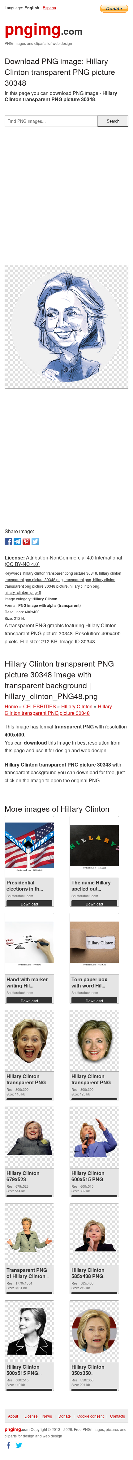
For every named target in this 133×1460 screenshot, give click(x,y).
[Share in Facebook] (8, 541)
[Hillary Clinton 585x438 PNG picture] (94, 1234)
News (47, 1416)
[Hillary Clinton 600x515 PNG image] (94, 1137)
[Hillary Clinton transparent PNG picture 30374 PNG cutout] (94, 1041)
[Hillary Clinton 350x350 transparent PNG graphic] (94, 1331)
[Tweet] (35, 541)
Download (29, 903)
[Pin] (26, 541)
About (13, 1416)
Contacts (117, 1416)
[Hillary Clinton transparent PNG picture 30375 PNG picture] (29, 1041)
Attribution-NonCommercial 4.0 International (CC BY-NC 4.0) (63, 561)
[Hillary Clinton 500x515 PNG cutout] (29, 1331)
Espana (49, 8)
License (31, 1416)
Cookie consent (90, 1416)
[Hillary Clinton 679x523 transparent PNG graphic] (29, 1137)
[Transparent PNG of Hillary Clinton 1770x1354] (29, 1234)
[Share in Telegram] (17, 541)
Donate (64, 1416)
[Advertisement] (66, 198)
